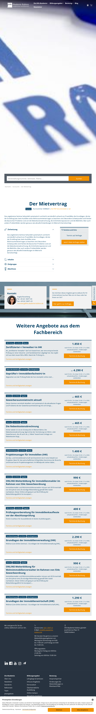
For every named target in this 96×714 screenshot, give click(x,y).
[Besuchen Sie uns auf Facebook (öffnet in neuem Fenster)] (11, 664)
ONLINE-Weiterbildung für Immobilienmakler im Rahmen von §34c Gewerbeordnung (33, 482)
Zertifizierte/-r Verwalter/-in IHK (24, 347)
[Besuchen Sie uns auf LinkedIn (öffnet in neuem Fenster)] (6, 663)
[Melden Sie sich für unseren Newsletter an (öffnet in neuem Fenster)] (24, 663)
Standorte (8, 685)
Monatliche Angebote (34, 696)
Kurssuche (16, 187)
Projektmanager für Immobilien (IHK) (27, 454)
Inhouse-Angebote (33, 682)
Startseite (8, 187)
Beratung (68, 3)
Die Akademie (9, 676)
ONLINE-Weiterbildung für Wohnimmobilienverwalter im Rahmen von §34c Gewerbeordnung (33, 569)
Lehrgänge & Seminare (35, 679)
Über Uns (7, 679)
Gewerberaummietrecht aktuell (24, 399)
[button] (69, 209)
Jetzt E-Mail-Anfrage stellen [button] (74, 242)
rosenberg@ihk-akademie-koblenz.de (30, 303)
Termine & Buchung (77, 356)
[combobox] (38, 178)
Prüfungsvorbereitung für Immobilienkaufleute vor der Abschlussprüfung (32, 514)
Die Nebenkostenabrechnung (22, 426)
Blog (76, 3)
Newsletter (38, 7)
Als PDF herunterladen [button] (59, 209)
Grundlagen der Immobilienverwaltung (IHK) (31, 540)
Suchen (79, 178)
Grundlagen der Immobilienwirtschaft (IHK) (30, 601)
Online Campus (32, 693)
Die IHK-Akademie (40, 3)
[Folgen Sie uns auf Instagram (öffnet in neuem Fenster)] (20, 663)
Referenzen (8, 688)
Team (6, 691)
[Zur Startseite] (17, 5)
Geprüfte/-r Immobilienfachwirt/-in (25, 373)
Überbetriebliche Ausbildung (33, 689)
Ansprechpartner (55, 679)
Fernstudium (31, 685)
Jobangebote (8, 694)
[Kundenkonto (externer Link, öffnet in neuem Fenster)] (88, 5)
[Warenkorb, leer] (91, 5)
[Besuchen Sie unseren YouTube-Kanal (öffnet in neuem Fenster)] (15, 664)
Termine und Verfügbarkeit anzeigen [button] (19, 359)
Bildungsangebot (56, 3)
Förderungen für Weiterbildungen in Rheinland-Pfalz (56, 684)
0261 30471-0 (48, 628)
